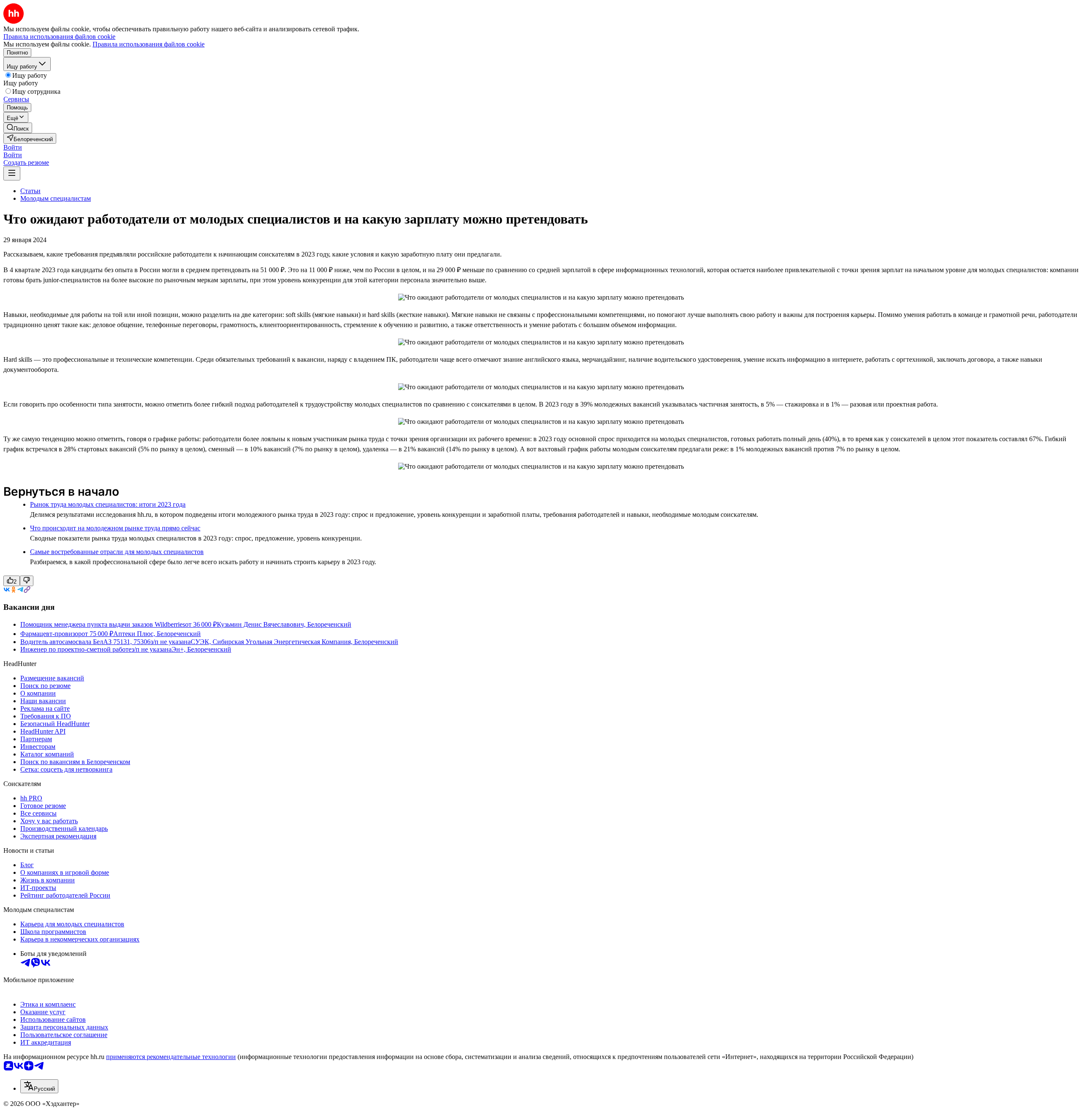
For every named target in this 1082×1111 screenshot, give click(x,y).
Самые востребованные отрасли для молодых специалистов (117, 551)
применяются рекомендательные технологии (171, 1056)
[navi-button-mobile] (11, 173)
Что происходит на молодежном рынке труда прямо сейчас (115, 528)
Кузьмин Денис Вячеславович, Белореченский (284, 624)
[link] (17, 128)
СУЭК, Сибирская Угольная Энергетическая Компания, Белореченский (294, 641)
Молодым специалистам (55, 198)
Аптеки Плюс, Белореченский (157, 633)
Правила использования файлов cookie (149, 44)
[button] (12, 147)
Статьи (30, 190)
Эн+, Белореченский (201, 649)
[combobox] (39, 1086)
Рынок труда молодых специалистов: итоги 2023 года (108, 504)
